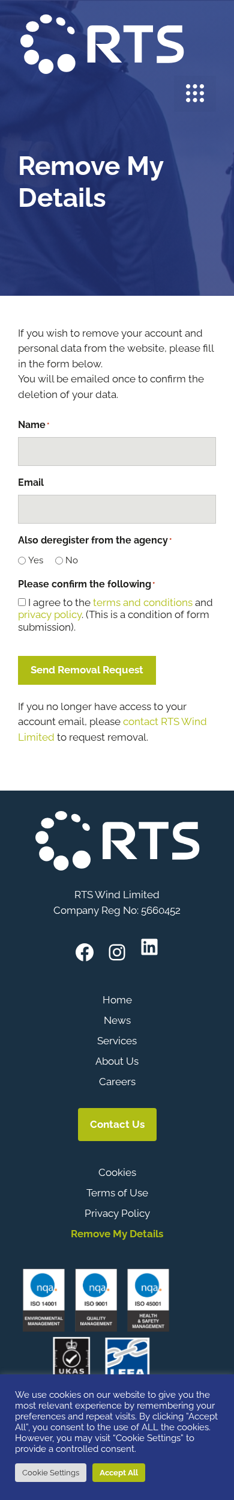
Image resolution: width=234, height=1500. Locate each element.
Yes (35, 560)
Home (117, 1000)
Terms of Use (117, 1193)
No (71, 560)
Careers (117, 1082)
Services (117, 1041)
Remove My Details (117, 1234)
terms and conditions (143, 602)
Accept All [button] (119, 1472)
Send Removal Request (87, 670)
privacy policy (50, 614)
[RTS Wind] (102, 43)
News (117, 1020)
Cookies (117, 1172)
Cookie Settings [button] (50, 1472)
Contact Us (117, 1124)
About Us (117, 1061)
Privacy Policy (117, 1213)
